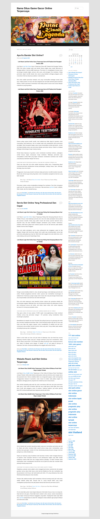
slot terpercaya (72, 429)
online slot (72, 372)
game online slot (72, 350)
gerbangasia (73, 244)
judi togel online (76, 367)
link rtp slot (45, 192)
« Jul (71, 66)
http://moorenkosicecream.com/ (75, 203)
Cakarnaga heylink (75, 283)
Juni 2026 (70, 444)
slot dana (78, 376)
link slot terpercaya (57, 194)
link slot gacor (58, 192)
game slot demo (72, 352)
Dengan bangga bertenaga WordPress (50, 513)
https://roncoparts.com (73, 171)
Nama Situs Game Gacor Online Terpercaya (34, 9)
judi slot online (74, 365)
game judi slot (71, 348)
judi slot (52, 187)
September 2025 (72, 459)
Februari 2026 (71, 451)
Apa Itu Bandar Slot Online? (30, 55)
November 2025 (72, 456)
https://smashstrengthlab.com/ (75, 143)
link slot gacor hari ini (21, 194)
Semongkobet (73, 324)
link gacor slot (39, 192)
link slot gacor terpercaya (32, 194)
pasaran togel (79, 374)
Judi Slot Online (27, 66)
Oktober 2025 (71, 457)
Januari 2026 (71, 452)
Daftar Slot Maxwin (37, 332)
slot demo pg (71, 378)
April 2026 (70, 447)
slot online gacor (75, 390)
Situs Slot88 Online (28, 373)
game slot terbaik (73, 363)
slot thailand (75, 432)
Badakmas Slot (77, 307)
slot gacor (77, 378)
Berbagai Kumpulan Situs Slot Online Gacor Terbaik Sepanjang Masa (75, 79)
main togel (79, 369)
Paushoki (75, 93)
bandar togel (75, 337)
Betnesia (70, 154)
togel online (70, 435)
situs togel (70, 376)
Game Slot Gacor (36, 486)
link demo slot (32, 192)
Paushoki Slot (71, 123)
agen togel (70, 337)
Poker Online (32, 44)
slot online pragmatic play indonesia (74, 412)
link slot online (42, 194)
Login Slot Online (27, 217)
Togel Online (47, 44)
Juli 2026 (70, 442)
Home (18, 44)
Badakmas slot (71, 133)
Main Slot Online (36, 179)
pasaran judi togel (72, 374)
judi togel (70, 367)
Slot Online (39, 44)
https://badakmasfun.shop (74, 225)
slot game (80, 385)
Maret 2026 (71, 449)
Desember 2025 (72, 454)
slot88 (74, 376)
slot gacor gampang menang (75, 382)
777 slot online (74, 335)
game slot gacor (72, 354)
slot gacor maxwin (72, 385)
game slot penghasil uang (74, 358)
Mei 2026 (70, 446)
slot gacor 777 (71, 380)
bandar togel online (72, 339)
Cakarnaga (76, 111)
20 (75, 62)
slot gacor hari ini (72, 383)
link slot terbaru (48, 194)
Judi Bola (24, 44)
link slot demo (51, 192)
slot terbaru (76, 427)
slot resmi (70, 427)
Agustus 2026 (71, 441)
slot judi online (74, 388)
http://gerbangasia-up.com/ (77, 212)
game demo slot (72, 346)
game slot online (72, 356)
